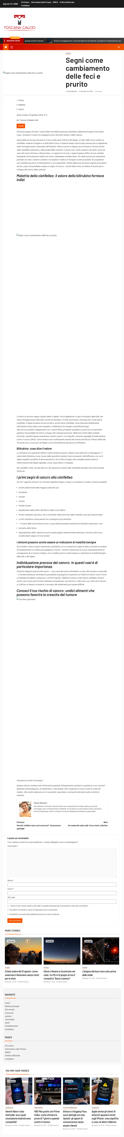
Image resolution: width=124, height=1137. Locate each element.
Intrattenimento (11, 1026)
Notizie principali (12, 1006)
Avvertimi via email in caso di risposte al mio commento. (33, 910)
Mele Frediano (24, 982)
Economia (9, 1013)
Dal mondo (9, 1009)
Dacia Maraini (72, 91)
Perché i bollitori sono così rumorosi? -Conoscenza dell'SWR (39, 825)
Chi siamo (25, 2)
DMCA (55, 2)
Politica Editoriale (67, 2)
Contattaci (25, 6)
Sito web (11, 897)
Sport (7, 1023)
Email (10, 889)
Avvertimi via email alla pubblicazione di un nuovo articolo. (34, 914)
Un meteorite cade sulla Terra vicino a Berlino (87, 824)
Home (7, 1003)
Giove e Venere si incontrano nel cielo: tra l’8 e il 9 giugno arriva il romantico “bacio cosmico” (59, 975)
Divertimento (38, 1107)
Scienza (68, 53)
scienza (8, 1016)
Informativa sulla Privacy (41, 2)
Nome (10, 880)
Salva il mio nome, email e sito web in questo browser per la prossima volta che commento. (49, 906)
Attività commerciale (70, 1107)
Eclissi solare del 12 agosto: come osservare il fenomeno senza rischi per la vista (22, 975)
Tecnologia (9, 1019)
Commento (12, 846)
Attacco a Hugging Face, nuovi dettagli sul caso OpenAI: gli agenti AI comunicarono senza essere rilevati (68, 41)
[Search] (118, 47)
